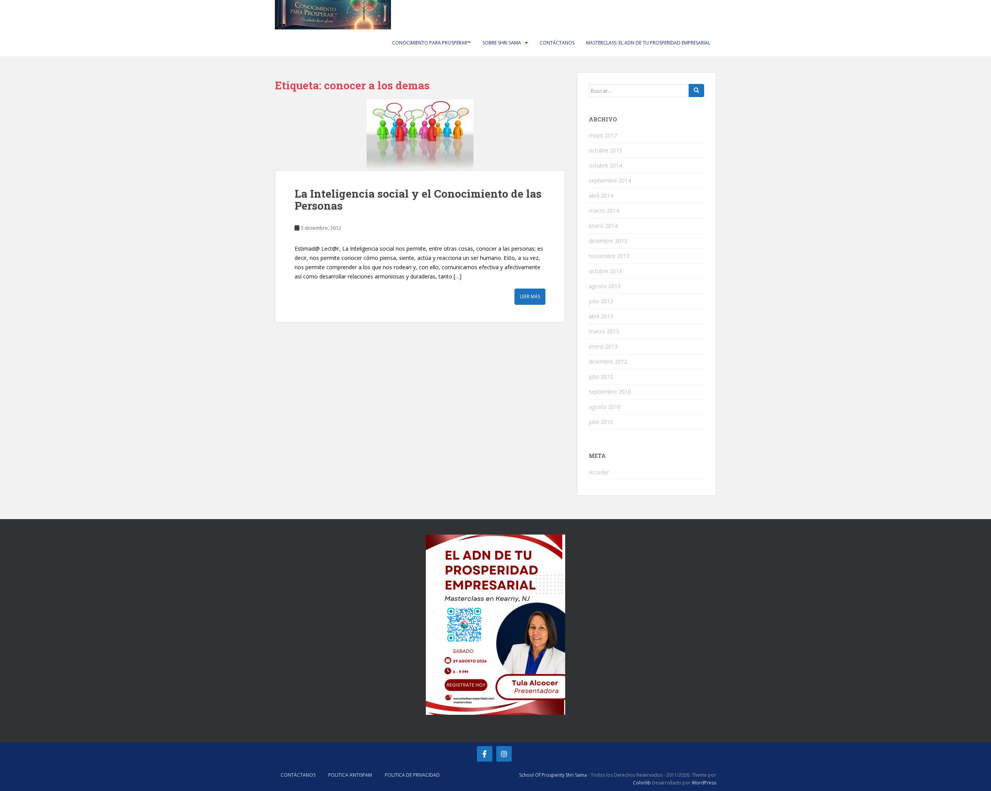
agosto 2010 (605, 406)
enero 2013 (603, 346)
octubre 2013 (605, 271)
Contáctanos (557, 42)
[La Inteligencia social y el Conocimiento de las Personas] (420, 134)
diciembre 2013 (608, 240)
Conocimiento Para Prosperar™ (431, 42)
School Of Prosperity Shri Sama (553, 775)
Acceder (599, 472)
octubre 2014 (605, 165)
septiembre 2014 (610, 180)
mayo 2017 (603, 135)
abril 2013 (601, 316)
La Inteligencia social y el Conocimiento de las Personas (418, 199)
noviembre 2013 (609, 256)
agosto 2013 (605, 286)
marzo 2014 (604, 210)
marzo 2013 (604, 331)
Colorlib (642, 782)
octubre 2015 (605, 150)
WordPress (704, 782)
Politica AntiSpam (350, 775)
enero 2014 (603, 225)
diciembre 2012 (608, 361)
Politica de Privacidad (412, 775)
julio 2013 (601, 301)
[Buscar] (696, 90)
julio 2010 (601, 421)
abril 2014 (601, 195)
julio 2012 (601, 376)
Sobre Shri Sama (501, 42)
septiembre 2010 (610, 391)
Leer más (530, 296)
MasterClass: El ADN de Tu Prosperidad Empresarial (648, 42)
